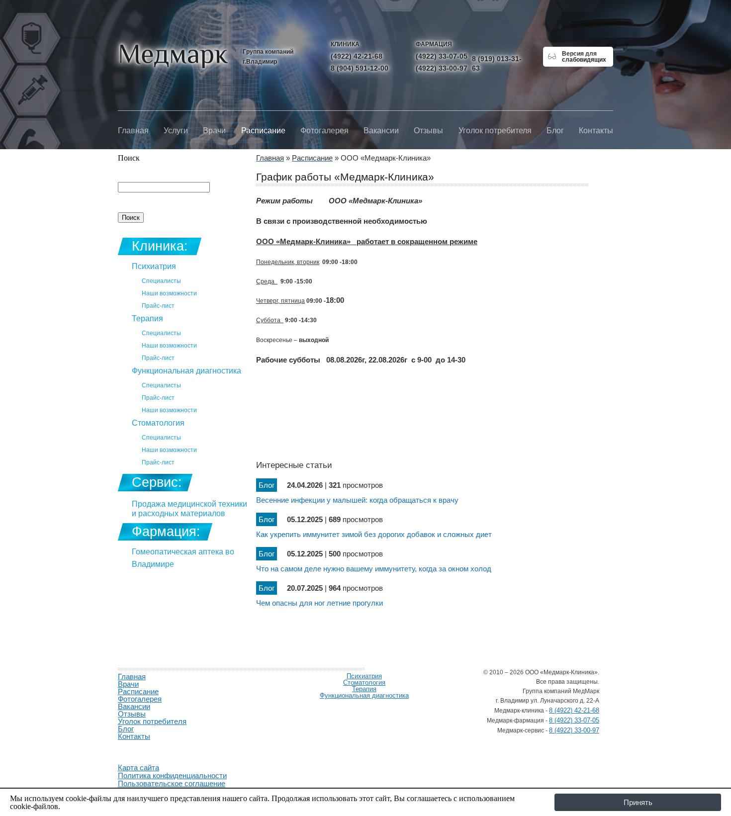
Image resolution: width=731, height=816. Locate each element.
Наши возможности (169, 293)
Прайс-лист (158, 305)
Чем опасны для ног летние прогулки (319, 603)
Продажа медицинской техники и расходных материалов (189, 509)
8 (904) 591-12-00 (359, 68)
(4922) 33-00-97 (441, 68)
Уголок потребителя (495, 130)
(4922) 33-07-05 (441, 56)
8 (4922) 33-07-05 (574, 720)
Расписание (263, 130)
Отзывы (428, 130)
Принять (638, 802)
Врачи (214, 130)
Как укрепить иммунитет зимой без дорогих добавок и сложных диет (374, 534)
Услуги (176, 130)
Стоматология (158, 423)
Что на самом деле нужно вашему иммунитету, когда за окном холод (373, 568)
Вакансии (381, 130)
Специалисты (161, 280)
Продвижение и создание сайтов (142, 748)
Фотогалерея (324, 130)
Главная (133, 130)
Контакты (596, 130)
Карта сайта (138, 767)
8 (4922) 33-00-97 (574, 730)
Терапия (147, 318)
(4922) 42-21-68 (356, 56)
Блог (555, 130)
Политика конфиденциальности (172, 775)
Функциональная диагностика (186, 370)
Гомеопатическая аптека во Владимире (183, 557)
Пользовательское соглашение (171, 783)
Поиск (129, 158)
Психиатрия (154, 266)
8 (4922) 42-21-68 (574, 710)
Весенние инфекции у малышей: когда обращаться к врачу (357, 500)
